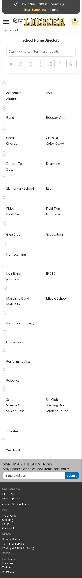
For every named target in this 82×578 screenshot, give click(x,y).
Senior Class (15, 411)
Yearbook (13, 450)
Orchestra (13, 342)
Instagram (8, 563)
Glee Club (13, 234)
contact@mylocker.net (16, 504)
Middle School (56, 298)
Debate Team (16, 163)
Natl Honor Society (20, 323)
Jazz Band (13, 273)
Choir (10, 138)
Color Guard (55, 143)
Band (10, 117)
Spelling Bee (55, 405)
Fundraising (55, 214)
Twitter (6, 567)
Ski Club (52, 399)
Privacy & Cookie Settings (18, 548)
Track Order (10, 515)
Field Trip (53, 208)
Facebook (8, 559)
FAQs (5, 524)
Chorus (11, 143)
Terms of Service (13, 543)
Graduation (54, 234)
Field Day (13, 214)
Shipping (7, 520)
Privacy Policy (11, 539)
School (11, 399)
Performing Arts (18, 361)
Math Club (14, 304)
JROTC (51, 273)
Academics (13, 93)
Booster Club (56, 117)
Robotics (12, 380)
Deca (10, 169)
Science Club (15, 405)
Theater (12, 431)
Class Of (52, 138)
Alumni (11, 98)
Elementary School (20, 188)
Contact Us (9, 528)
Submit (72, 475)
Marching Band (17, 298)
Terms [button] (54, 9)
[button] (6, 22)
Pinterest (8, 571)
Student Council (57, 411)
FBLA (10, 208)
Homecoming (16, 254)
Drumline (53, 163)
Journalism (14, 279)
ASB (49, 93)
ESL (48, 188)
